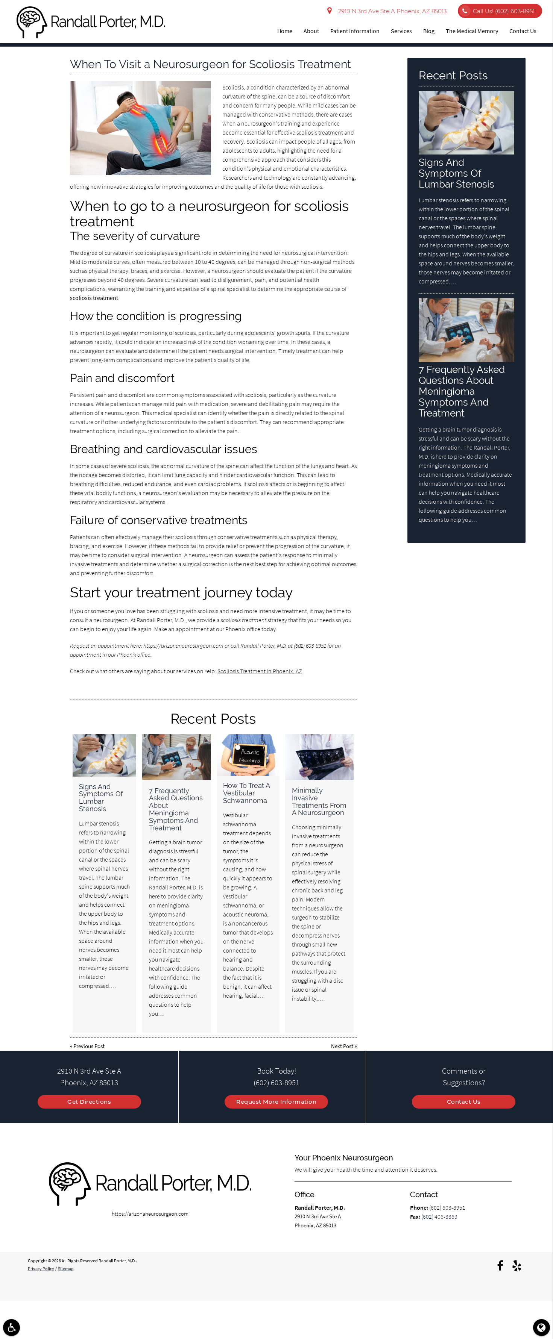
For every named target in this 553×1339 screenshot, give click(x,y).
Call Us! (504, 11)
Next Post (342, 1046)
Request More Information (276, 1101)
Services (401, 31)
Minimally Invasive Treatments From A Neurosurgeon (319, 801)
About (311, 31)
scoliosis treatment (319, 132)
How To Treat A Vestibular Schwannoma (246, 793)
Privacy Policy (41, 1268)
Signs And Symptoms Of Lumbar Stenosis (101, 798)
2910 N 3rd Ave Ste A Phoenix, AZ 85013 (391, 11)
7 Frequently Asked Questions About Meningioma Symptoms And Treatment (176, 809)
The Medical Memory (472, 31)
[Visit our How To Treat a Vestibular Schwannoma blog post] (248, 755)
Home (284, 31)
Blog (428, 31)
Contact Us (522, 31)
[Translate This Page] (541, 1327)
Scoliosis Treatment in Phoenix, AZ (259, 671)
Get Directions (89, 1101)
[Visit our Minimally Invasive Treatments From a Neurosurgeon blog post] (319, 757)
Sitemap (66, 1268)
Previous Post (89, 1046)
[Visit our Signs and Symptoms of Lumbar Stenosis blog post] (104, 755)
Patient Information (355, 31)
